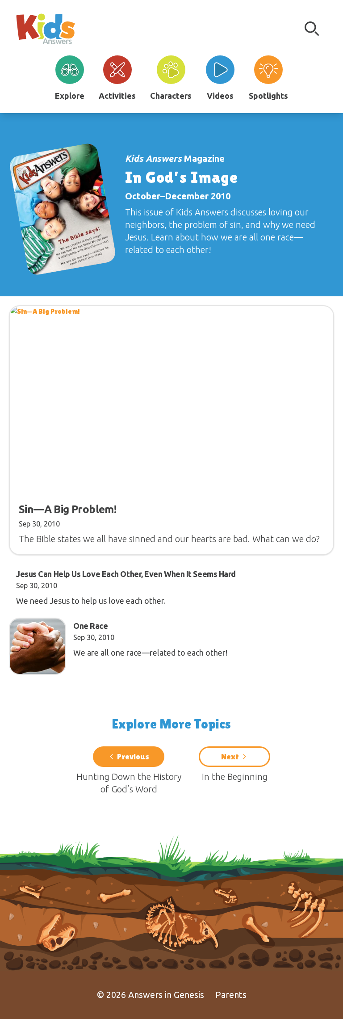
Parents (231, 995)
